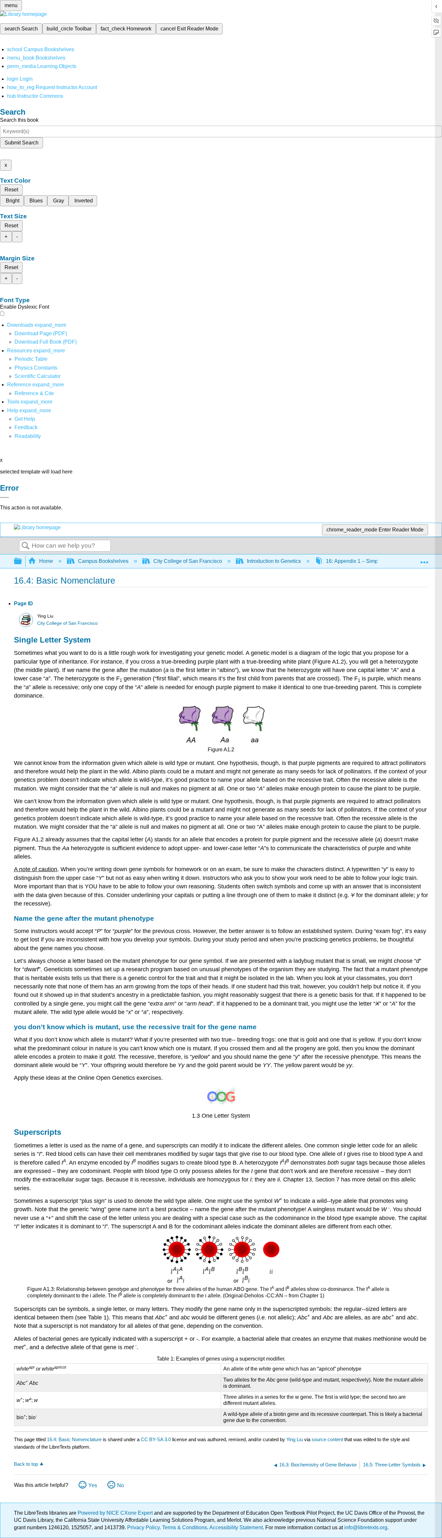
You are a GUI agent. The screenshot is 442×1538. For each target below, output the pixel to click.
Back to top (26, 1464)
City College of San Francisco (187, 561)
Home (46, 561)
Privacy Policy (143, 1527)
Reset (11, 189)
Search (25, 546)
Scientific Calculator (38, 376)
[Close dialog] (4, 497)
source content (327, 1439)
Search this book (19, 120)
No (120, 1485)
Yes (92, 1485)
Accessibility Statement (236, 1527)
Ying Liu (294, 1439)
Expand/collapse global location (424, 559)
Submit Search (22, 142)
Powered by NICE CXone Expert (116, 1513)
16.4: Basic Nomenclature (74, 1439)
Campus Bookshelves (103, 561)
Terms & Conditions (184, 1527)
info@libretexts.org (365, 1527)
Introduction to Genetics (274, 561)
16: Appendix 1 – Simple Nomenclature (371, 561)
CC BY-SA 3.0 (156, 1439)
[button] (26, 427)
